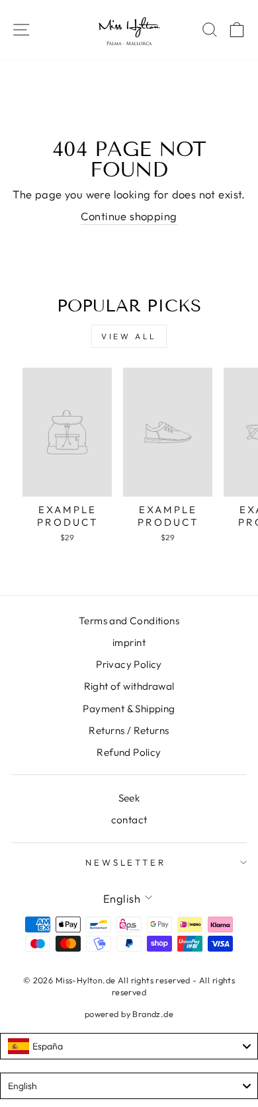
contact (129, 819)
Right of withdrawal (129, 686)
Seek (129, 798)
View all (129, 336)
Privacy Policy (129, 664)
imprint (129, 642)
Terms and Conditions (129, 620)
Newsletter (126, 862)
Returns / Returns (129, 730)
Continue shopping (129, 216)
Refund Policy (129, 752)
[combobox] (129, 1046)
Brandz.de (152, 1013)
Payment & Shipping (129, 708)
